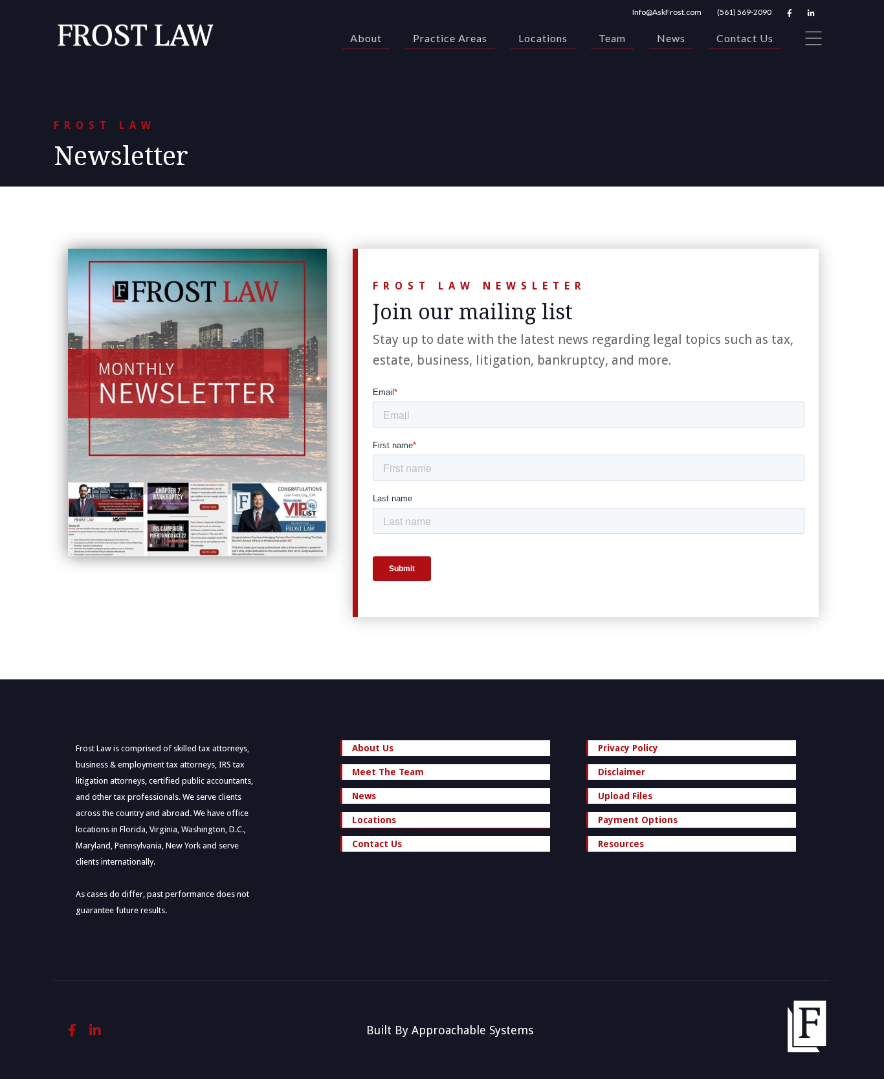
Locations (543, 38)
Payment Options (638, 820)
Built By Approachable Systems (449, 1030)
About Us (372, 748)
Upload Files (625, 796)
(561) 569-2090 (744, 12)
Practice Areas (450, 38)
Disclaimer (621, 772)
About (366, 38)
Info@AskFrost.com (667, 12)
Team (612, 38)
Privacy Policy (628, 748)
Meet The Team (388, 772)
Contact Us (744, 38)
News (671, 38)
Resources (621, 844)
